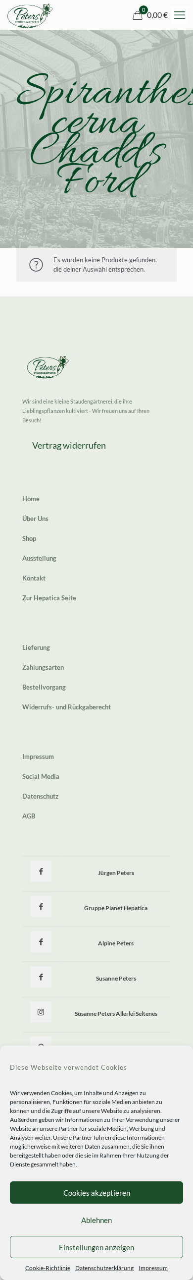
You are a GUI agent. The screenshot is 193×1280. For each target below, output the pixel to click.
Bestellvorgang (44, 687)
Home (31, 499)
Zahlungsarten (43, 667)
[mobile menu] (179, 14)
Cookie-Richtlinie (47, 1268)
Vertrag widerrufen (69, 445)
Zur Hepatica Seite (49, 598)
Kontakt (34, 578)
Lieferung (36, 647)
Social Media (40, 776)
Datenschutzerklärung (104, 1268)
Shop (29, 538)
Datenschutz (40, 796)
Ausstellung (39, 558)
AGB (28, 816)
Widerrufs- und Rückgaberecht (66, 707)
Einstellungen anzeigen (96, 1247)
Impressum (153, 1268)
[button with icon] (40, 871)
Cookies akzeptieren (96, 1192)
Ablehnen (96, 1220)
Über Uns (35, 519)
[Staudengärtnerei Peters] (30, 14)
